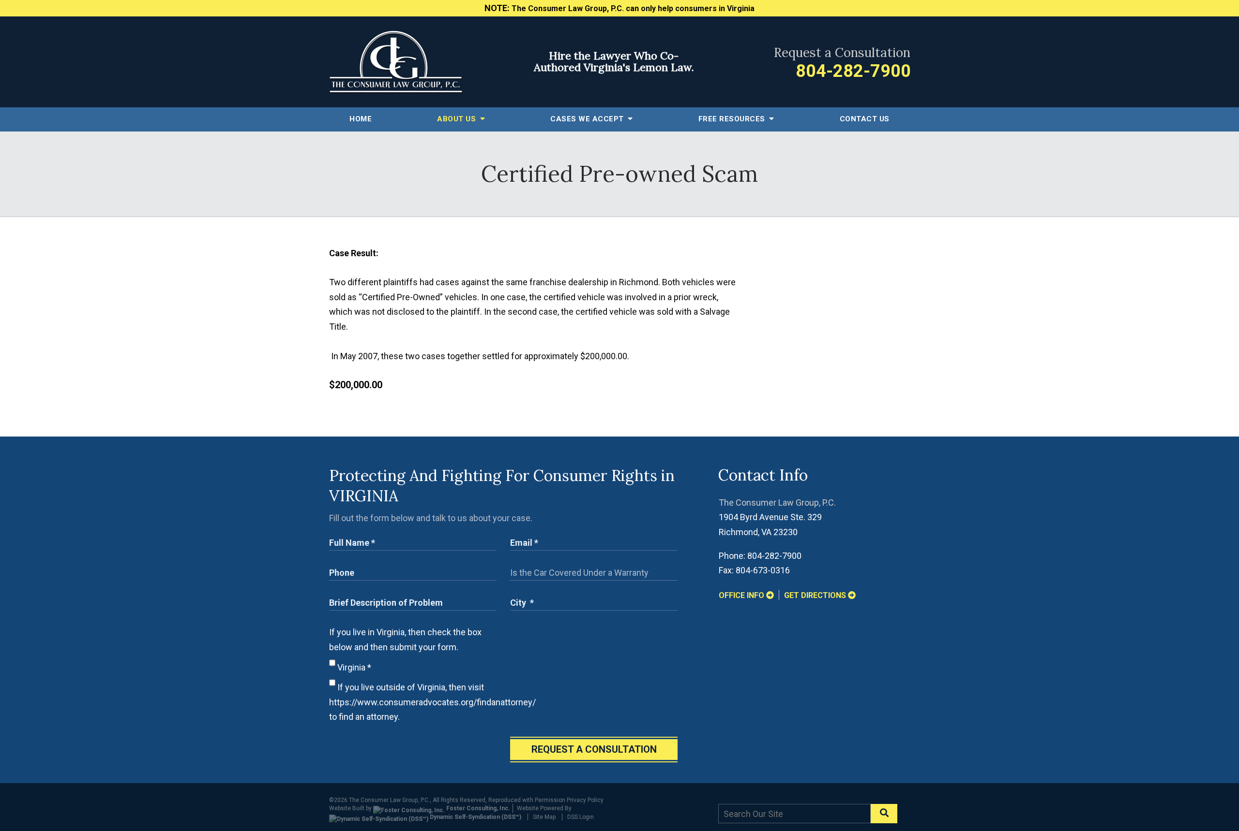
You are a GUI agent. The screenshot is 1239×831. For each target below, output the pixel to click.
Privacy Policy (585, 800)
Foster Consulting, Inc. (477, 808)
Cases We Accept (588, 119)
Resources (733, 119)
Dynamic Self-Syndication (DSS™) (474, 817)
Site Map (544, 817)
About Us (457, 119)
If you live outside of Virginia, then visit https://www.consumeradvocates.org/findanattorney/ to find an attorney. (432, 702)
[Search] (884, 813)
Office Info (742, 595)
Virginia (353, 667)
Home (360, 119)
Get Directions (816, 595)
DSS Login (580, 817)
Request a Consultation (594, 749)
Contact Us (865, 119)
